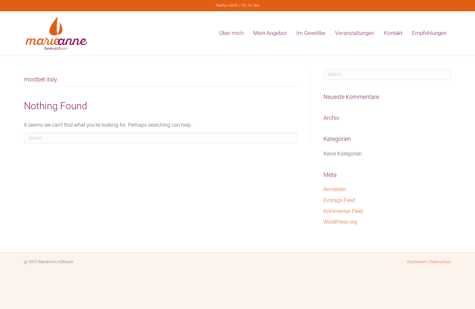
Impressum (417, 262)
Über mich (231, 33)
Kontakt (393, 33)
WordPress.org (340, 222)
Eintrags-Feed (339, 200)
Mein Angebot (270, 33)
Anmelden (334, 189)
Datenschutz (440, 262)
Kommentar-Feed (343, 211)
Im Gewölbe (310, 33)
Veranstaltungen (354, 33)
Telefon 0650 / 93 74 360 (237, 5)
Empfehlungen (429, 33)
